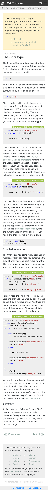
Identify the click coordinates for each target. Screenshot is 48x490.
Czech (32, 455)
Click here (14, 471)
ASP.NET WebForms (37, 8)
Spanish (32, 464)
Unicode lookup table (26, 228)
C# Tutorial (15, 3)
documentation (32, 398)
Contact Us (18, 488)
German (32, 458)
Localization (35, 488)
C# (7, 8)
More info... (18, 39)
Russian (16, 464)
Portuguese (34, 461)
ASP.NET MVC (18, 8)
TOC (40, 3)
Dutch (16, 458)
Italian (16, 461)
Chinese (17, 455)
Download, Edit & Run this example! (28, 127)
